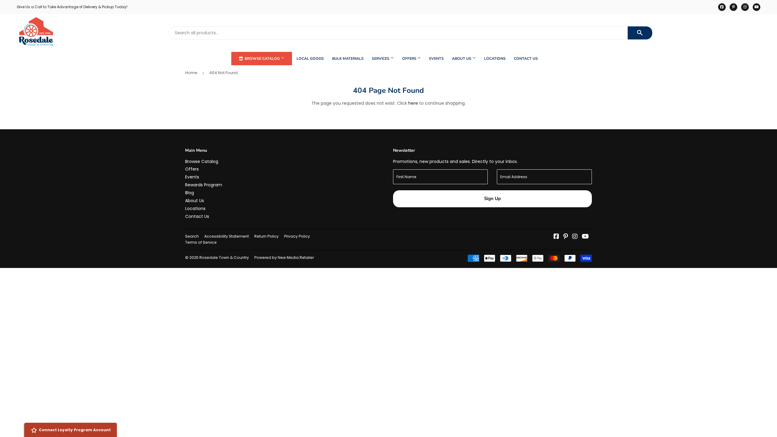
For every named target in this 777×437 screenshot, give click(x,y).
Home (191, 73)
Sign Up (492, 198)
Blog (189, 193)
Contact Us (526, 58)
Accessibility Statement (226, 236)
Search (192, 236)
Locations (495, 58)
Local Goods (310, 58)
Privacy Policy (297, 236)
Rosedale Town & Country (224, 257)
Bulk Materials (348, 58)
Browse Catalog (262, 58)
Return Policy (266, 236)
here (413, 103)
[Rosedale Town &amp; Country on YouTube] (585, 237)
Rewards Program (203, 185)
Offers (409, 58)
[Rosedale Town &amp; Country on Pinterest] (565, 237)
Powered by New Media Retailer (284, 257)
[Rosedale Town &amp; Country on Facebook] (556, 237)
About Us (462, 58)
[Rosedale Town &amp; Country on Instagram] (575, 237)
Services (381, 58)
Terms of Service (201, 242)
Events (436, 58)
